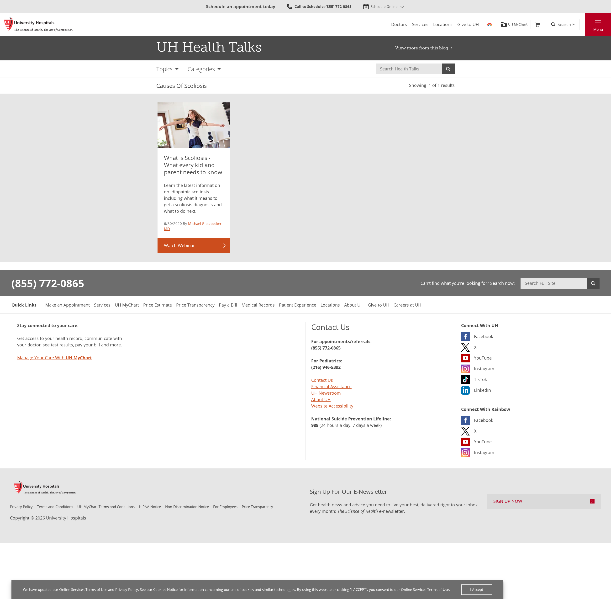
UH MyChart (517, 24)
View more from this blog (421, 48)
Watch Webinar (179, 245)
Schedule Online (384, 6)
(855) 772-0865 (47, 283)
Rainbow (489, 24)
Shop (537, 24)
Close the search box (582, 24)
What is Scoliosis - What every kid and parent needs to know (193, 165)
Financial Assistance (331, 386)
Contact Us (322, 380)
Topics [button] (164, 69)
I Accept (476, 589)
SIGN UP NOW (507, 501)
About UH (321, 399)
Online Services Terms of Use (83, 589)
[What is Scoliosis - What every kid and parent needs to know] (194, 125)
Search (448, 69)
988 (314, 425)
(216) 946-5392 (326, 367)
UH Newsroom (326, 393)
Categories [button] (201, 69)
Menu (598, 29)
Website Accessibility (332, 406)
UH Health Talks (209, 47)
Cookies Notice (165, 589)
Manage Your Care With (54, 357)
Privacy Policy (126, 589)
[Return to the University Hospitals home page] (38, 24)
